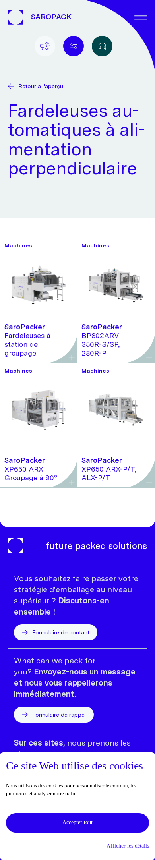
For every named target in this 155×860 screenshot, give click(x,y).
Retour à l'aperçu (41, 86)
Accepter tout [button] (77, 822)
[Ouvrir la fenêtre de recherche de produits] (102, 46)
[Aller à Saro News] (45, 46)
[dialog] (77, 806)
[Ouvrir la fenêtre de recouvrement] (73, 46)
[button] (77, 846)
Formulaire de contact (61, 632)
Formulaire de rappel (59, 714)
